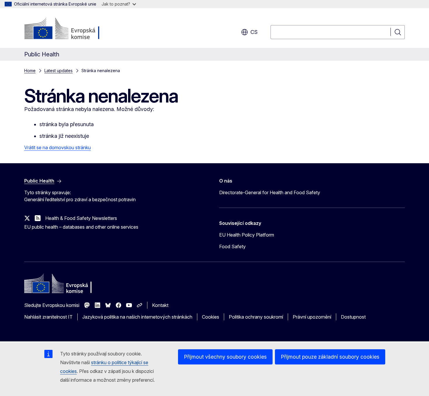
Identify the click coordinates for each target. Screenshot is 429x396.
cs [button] (254, 32)
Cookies (210, 317)
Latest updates (58, 70)
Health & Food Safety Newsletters (81, 218)
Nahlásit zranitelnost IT (48, 317)
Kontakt (160, 305)
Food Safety (232, 246)
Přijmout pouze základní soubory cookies (330, 357)
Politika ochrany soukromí (256, 317)
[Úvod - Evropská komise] (71, 29)
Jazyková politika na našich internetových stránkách (137, 317)
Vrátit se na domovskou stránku (57, 147)
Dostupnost (353, 317)
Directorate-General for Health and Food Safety (269, 192)
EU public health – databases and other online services (81, 227)
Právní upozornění (312, 317)
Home (30, 70)
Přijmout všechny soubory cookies (225, 357)
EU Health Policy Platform (246, 235)
